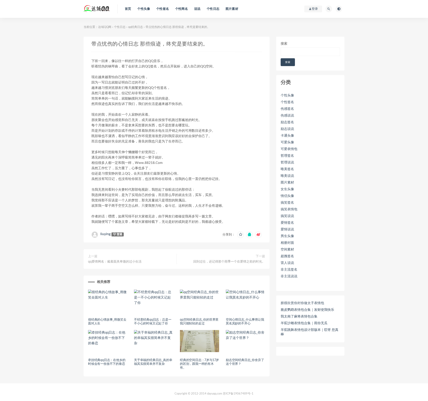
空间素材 (287, 249)
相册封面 (287, 242)
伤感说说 (287, 115)
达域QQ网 (104, 27)
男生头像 (287, 236)
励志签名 (287, 122)
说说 (197, 8)
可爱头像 (287, 142)
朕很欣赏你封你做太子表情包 (302, 303)
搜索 (284, 43)
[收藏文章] (240, 234)
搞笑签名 (287, 202)
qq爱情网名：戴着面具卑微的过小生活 (115, 261)
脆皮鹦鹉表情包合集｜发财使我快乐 (307, 309)
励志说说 (287, 129)
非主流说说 (289, 276)
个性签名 (162, 8)
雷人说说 (287, 263)
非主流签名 (289, 269)
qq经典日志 (135, 27)
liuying (105, 234)
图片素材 (232, 8)
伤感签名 (287, 109)
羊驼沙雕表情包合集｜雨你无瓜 (304, 323)
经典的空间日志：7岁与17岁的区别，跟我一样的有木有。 (199, 364)
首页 (128, 8)
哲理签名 (287, 155)
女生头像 (287, 189)
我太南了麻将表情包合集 (299, 316)
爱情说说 (287, 229)
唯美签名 (287, 169)
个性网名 (181, 8)
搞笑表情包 (289, 209)
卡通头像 (287, 135)
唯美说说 (287, 176)
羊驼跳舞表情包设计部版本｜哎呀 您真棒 (309, 332)
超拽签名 (287, 256)
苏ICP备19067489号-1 (238, 393)
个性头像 (143, 8)
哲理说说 (287, 162)
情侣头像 (287, 196)
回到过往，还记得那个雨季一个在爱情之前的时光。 (229, 261)
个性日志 (213, 8)
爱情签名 (287, 222)
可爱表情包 (289, 149)
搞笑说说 (287, 216)
